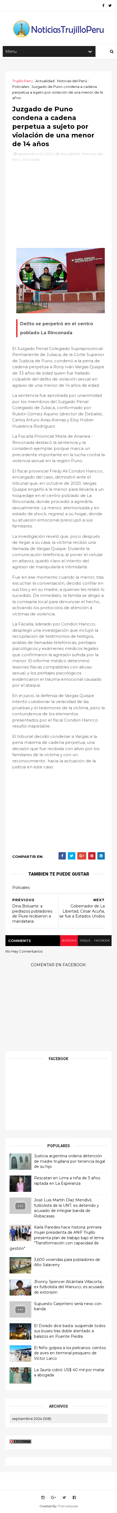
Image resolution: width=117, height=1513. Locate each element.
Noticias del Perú (72, 81)
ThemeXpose (68, 1506)
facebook (102, 940)
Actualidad (44, 81)
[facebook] (103, 5)
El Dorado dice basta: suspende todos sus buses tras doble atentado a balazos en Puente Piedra (69, 1331)
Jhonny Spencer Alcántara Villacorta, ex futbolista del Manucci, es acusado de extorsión (69, 1287)
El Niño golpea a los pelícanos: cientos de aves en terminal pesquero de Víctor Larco (70, 1353)
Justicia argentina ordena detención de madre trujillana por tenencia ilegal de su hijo (69, 1161)
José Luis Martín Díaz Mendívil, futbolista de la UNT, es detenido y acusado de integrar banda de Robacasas (66, 1208)
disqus (85, 940)
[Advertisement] (58, 202)
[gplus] (53, 1497)
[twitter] (110, 5)
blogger (69, 940)
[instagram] (43, 1497)
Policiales (20, 86)
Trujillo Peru (22, 81)
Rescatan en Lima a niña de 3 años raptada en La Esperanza (67, 1181)
